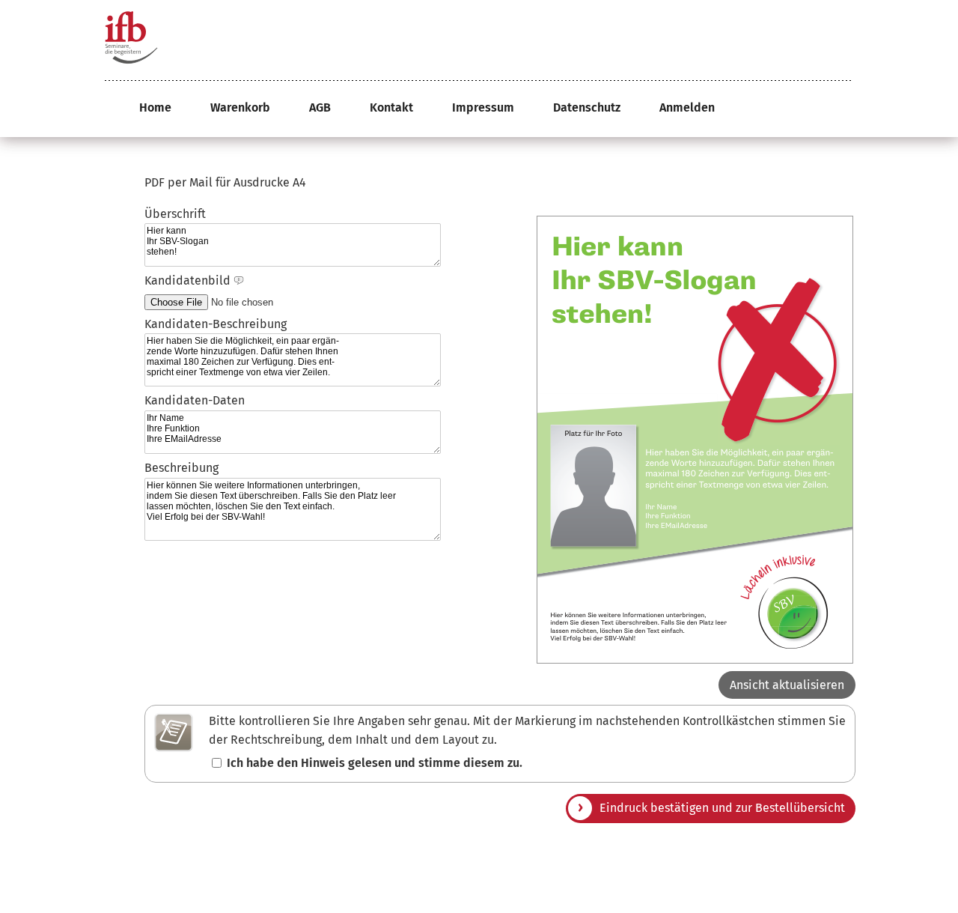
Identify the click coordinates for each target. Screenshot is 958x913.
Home (155, 107)
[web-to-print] (131, 41)
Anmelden (687, 107)
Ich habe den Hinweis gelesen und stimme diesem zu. (374, 763)
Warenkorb (240, 107)
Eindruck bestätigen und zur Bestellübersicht (722, 808)
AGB (320, 107)
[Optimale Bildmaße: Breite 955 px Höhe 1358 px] (239, 280)
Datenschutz (586, 107)
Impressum (483, 107)
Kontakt (391, 107)
